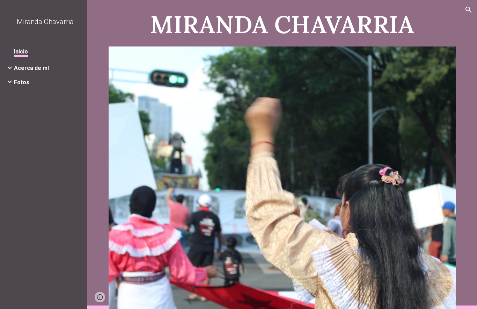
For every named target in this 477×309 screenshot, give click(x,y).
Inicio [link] (21, 51)
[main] (282, 23)
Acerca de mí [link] (31, 68)
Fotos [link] (21, 82)
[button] (468, 9)
